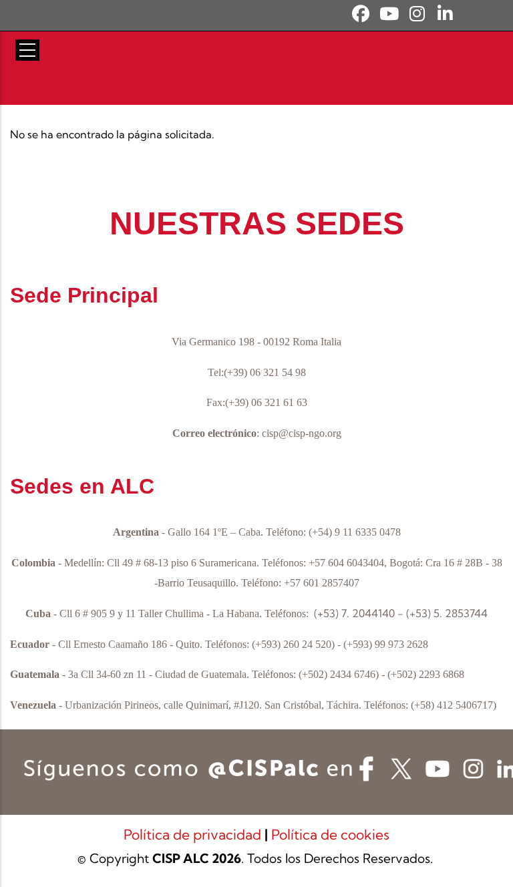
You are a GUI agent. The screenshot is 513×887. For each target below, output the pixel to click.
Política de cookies (330, 834)
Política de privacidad (194, 834)
